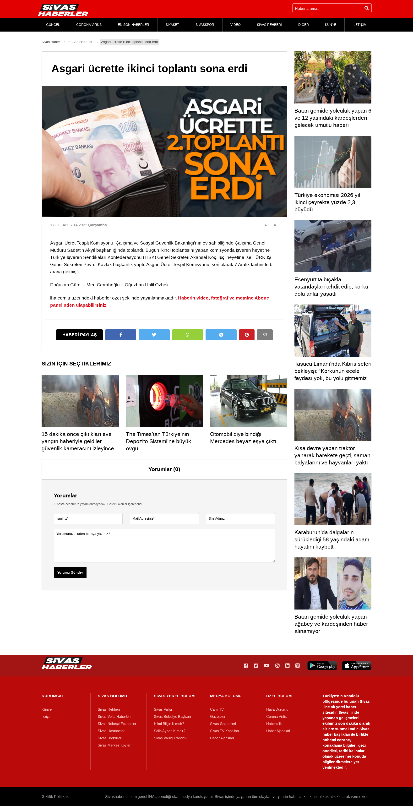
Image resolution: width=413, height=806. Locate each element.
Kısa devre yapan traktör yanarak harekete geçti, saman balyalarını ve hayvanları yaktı (332, 455)
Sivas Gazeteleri (223, 723)
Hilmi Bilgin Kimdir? (169, 723)
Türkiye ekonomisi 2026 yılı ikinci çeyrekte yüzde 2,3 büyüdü (328, 202)
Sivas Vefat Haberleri (114, 716)
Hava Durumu (277, 709)
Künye (47, 709)
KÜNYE (330, 24)
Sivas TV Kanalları (224, 731)
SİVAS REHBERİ (269, 24)
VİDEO (235, 24)
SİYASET (172, 24)
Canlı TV (217, 709)
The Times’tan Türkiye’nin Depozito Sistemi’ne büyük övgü (158, 441)
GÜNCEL (53, 24)
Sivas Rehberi (109, 709)
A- (275, 225)
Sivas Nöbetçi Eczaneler (117, 723)
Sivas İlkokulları (110, 738)
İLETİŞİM (360, 24)
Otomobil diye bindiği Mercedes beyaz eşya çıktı (243, 437)
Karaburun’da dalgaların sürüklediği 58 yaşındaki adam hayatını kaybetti (331, 539)
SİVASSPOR (205, 24)
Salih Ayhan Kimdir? (169, 731)
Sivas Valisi (163, 709)
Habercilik (274, 723)
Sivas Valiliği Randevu (171, 738)
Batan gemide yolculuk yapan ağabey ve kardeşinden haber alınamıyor (331, 624)
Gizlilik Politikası (56, 796)
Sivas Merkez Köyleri (114, 745)
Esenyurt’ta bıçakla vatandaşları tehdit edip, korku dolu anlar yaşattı (331, 286)
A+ (266, 225)
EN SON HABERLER (133, 24)
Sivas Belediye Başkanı (172, 716)
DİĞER (303, 24)
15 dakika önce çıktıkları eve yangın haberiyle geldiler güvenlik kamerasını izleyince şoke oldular (78, 444)
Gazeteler (217, 716)
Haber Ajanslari (222, 738)
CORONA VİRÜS (89, 24)
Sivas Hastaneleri (111, 731)
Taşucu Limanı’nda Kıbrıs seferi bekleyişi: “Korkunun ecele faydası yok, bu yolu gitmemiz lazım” (332, 374)
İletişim (47, 716)
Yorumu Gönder (70, 572)
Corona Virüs (276, 716)
